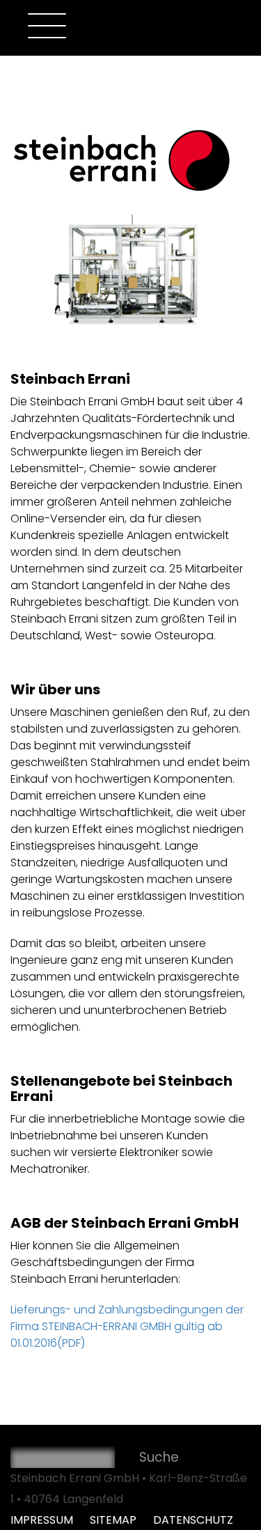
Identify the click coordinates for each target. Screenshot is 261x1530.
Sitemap (114, 1520)
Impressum (43, 1520)
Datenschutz (193, 1520)
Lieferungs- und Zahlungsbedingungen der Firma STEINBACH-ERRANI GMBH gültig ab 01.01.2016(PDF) (127, 1326)
